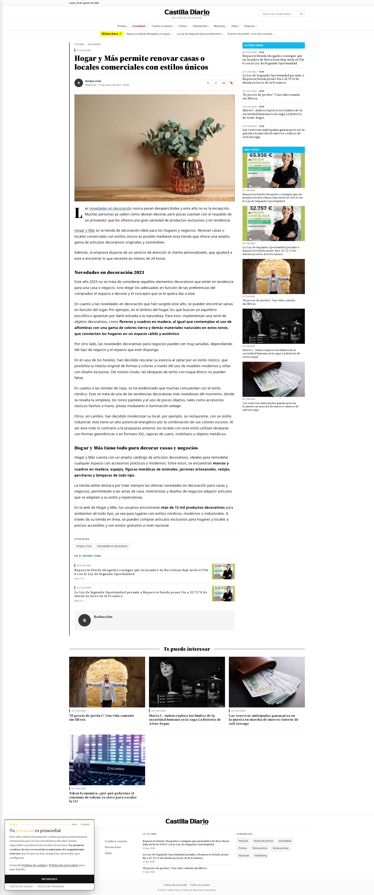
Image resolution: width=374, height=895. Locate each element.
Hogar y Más (84, 230)
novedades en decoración (110, 208)
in (223, 83)
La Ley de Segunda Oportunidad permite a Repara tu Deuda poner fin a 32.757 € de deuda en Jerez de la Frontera (200, 33)
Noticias (243, 841)
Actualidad (138, 26)
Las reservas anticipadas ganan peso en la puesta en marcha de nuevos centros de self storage (273, 133)
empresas (249, 26)
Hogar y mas (84, 546)
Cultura (182, 26)
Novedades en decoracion (112, 546)
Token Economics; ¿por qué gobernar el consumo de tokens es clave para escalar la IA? (103, 797)
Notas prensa (280, 848)
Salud (234, 26)
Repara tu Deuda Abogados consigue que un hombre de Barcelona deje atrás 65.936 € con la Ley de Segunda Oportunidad (150, 33)
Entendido (49, 879)
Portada (121, 26)
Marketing (219, 26)
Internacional (200, 26)
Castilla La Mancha (162, 26)
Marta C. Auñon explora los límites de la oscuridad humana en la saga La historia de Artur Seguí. (272, 114)
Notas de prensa (263, 841)
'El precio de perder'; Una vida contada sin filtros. (250, 33)
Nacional (244, 855)
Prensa (243, 848)
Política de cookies (200, 885)
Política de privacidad (175, 885)
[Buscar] (301, 14)
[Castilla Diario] (187, 12)
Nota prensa (259, 848)
